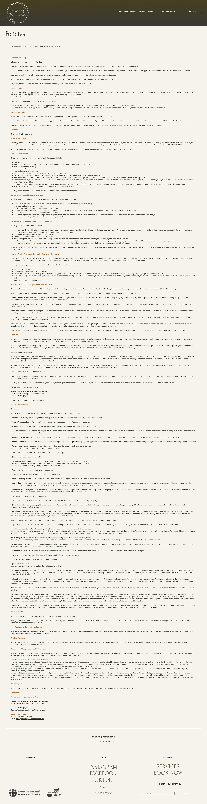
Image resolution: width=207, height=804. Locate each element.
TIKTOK (103, 780)
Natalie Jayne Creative (106, 794)
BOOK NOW (168, 773)
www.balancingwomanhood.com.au (80, 145)
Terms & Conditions (103, 786)
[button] (126, 11)
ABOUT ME (31, 766)
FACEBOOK (103, 773)
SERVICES (168, 766)
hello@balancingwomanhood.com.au (31, 95)
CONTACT (31, 772)
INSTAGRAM (103, 767)
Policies (103, 787)
